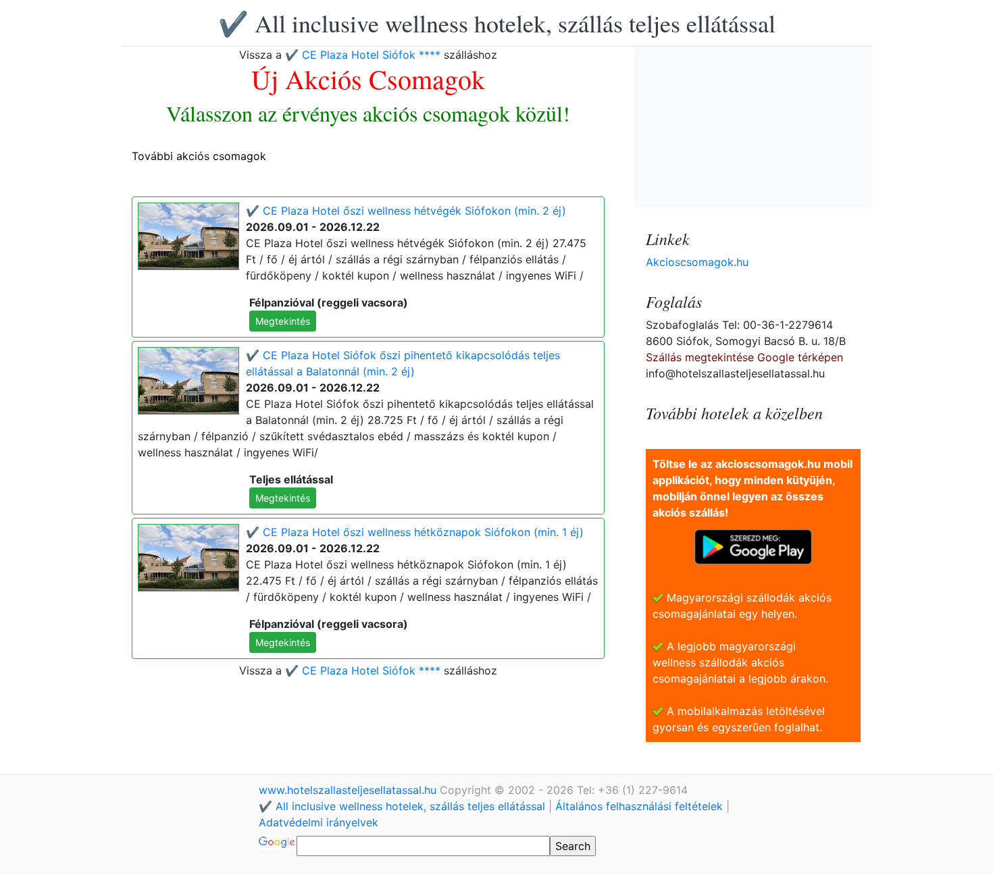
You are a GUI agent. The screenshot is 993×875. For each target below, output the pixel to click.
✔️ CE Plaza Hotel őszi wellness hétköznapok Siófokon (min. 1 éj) (415, 532)
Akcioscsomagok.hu (697, 262)
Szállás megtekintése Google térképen (744, 357)
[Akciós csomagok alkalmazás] (753, 545)
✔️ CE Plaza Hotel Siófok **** (362, 54)
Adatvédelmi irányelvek (318, 822)
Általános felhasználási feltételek (639, 806)
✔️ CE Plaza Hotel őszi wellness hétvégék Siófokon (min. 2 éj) (406, 210)
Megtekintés (282, 321)
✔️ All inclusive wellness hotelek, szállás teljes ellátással (496, 23)
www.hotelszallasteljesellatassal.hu (349, 790)
